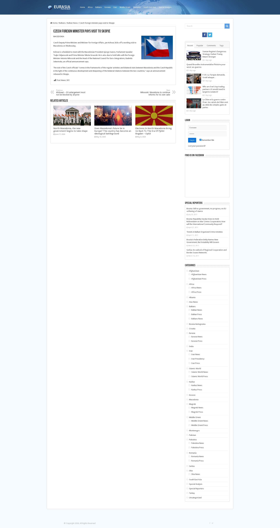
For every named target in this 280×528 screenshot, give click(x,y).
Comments (211, 45)
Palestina (193, 440)
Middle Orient (125, 7)
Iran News (195, 354)
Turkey (192, 493)
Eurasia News (196, 337)
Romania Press (197, 461)
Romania (137, 7)
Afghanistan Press (198, 279)
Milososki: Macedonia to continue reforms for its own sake (155, 92)
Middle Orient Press (199, 425)
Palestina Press (197, 447)
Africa (90, 7)
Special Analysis (165, 7)
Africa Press (196, 292)
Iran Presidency (197, 359)
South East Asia (150, 7)
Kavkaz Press (196, 390)
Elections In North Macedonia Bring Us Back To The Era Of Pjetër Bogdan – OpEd (153, 131)
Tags (221, 45)
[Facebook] (204, 34)
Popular (200, 45)
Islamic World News (199, 372)
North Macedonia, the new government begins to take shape (70, 129)
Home (82, 7)
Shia (191, 471)
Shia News (195, 474)
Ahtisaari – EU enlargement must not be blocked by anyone (70, 92)
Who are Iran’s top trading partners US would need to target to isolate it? (214, 89)
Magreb (192, 404)
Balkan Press (196, 314)
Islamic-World (195, 368)
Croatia (192, 329)
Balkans (98, 7)
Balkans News (197, 319)
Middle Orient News (199, 421)
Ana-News (193, 302)
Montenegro (194, 431)
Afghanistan (194, 271)
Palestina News (197, 443)
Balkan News (72, 23)
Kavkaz (192, 382)
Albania (192, 297)
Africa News (196, 288)
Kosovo (192, 395)
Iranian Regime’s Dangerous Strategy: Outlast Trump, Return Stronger (214, 54)
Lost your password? (197, 146)
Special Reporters (196, 488)
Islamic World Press (199, 376)
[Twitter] (210, 34)
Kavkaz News (196, 385)
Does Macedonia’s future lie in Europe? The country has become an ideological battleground (112, 131)
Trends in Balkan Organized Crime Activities (205, 232)
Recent (190, 45)
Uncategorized (195, 498)
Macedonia (193, 399)
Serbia (192, 466)
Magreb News (197, 407)
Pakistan (192, 435)
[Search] (227, 26)
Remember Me (207, 140)
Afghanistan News (198, 274)
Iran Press (195, 363)
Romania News (197, 456)
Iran (115, 7)
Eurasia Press (196, 341)
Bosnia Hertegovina (197, 324)
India (191, 346)
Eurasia (108, 7)
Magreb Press (197, 412)
